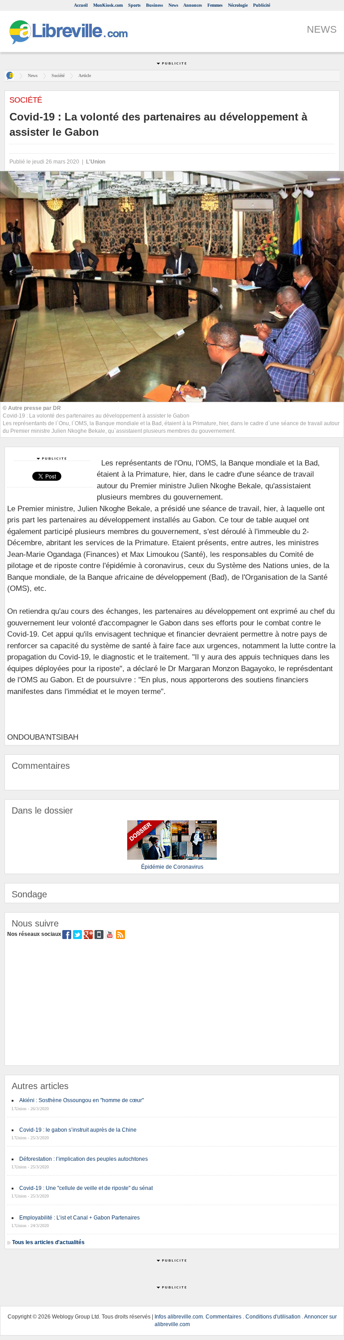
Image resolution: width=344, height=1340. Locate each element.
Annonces (192, 5)
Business (154, 5)
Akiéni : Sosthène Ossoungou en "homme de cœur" (81, 1100)
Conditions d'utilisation (273, 1317)
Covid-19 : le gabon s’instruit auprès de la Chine (78, 1130)
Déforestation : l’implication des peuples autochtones (83, 1159)
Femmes (215, 5)
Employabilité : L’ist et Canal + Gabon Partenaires (79, 1218)
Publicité (261, 5)
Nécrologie (238, 5)
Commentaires (223, 1317)
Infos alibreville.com (179, 1317)
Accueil (81, 5)
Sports (134, 5)
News (173, 5)
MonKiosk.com (108, 5)
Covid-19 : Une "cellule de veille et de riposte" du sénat (86, 1188)
